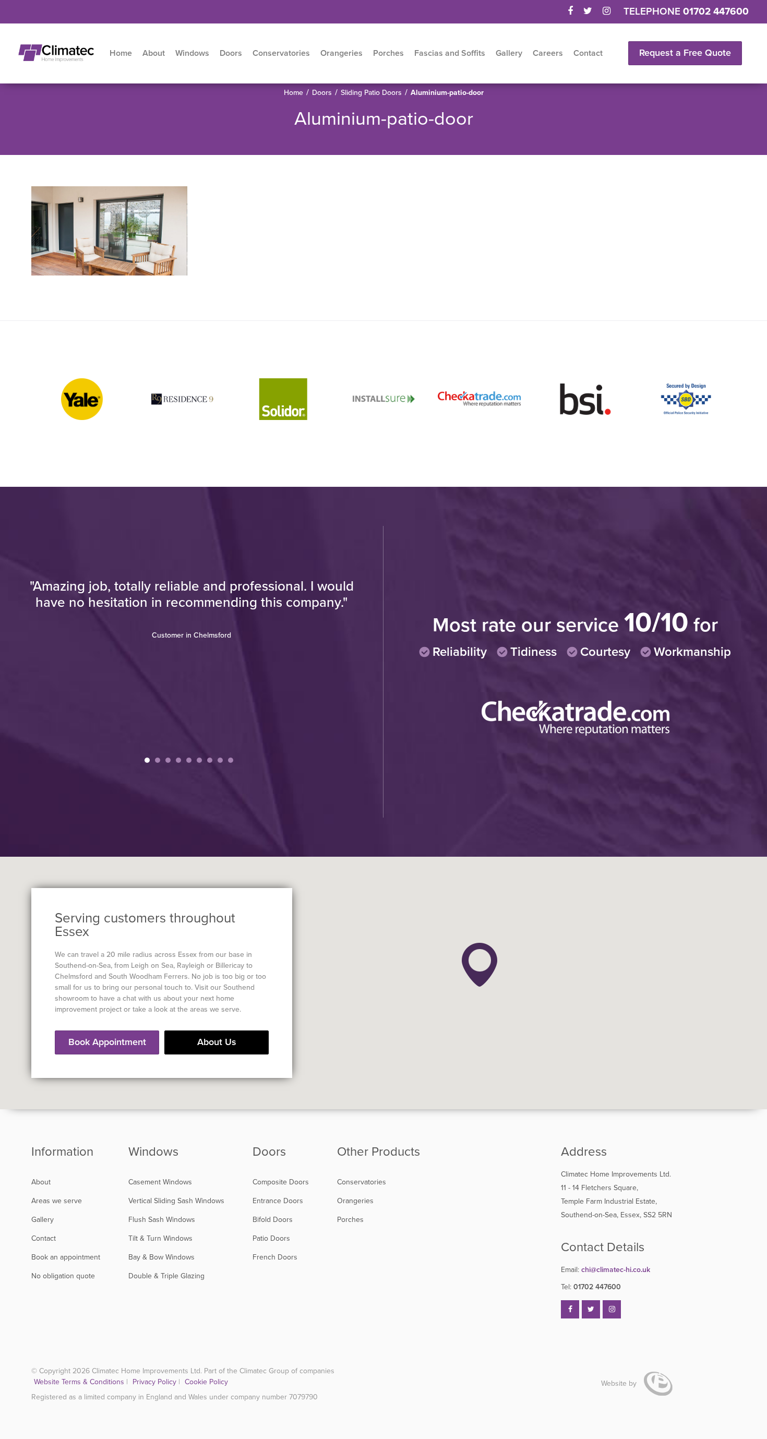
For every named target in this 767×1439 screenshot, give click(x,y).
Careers (548, 53)
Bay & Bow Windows (161, 1257)
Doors (231, 53)
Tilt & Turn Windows (160, 1238)
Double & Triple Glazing (166, 1276)
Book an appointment (65, 1257)
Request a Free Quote (685, 52)
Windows (192, 53)
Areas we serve (56, 1200)
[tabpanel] (191, 609)
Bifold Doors (273, 1219)
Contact (588, 53)
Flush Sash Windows (161, 1219)
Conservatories (281, 53)
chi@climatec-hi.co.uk (605, 1269)
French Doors (275, 1257)
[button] (479, 965)
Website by (620, 1383)
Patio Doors (271, 1238)
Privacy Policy (155, 1381)
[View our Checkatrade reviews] (575, 733)
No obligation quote (63, 1276)
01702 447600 (716, 11)
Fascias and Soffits (449, 53)
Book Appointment (107, 1042)
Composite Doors (281, 1182)
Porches (388, 53)
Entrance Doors (278, 1200)
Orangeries (341, 53)
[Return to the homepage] (56, 53)
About (153, 53)
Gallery (509, 53)
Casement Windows (160, 1182)
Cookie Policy (206, 1381)
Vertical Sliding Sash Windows (176, 1200)
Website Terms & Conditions (79, 1381)
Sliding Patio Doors (371, 92)
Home (121, 53)
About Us (216, 1042)
